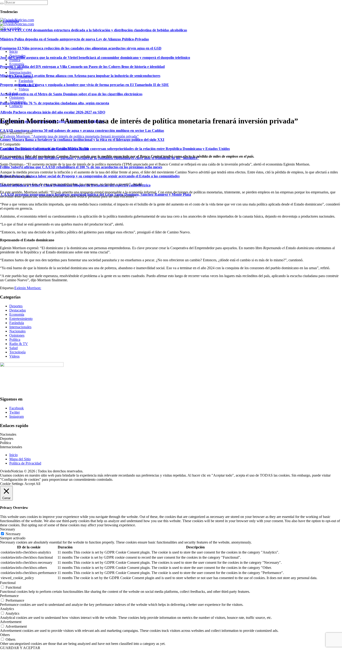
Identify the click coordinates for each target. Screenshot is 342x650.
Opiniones (16, 335)
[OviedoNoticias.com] (17, 22)
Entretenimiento (21, 319)
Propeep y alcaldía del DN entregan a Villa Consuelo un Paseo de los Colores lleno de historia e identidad (82, 67)
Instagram (16, 416)
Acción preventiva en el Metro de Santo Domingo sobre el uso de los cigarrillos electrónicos (71, 94)
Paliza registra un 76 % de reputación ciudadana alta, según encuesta (54, 103)
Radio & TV (18, 344)
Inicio (13, 455)
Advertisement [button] (10, 622)
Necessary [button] (7, 529)
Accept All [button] (32, 484)
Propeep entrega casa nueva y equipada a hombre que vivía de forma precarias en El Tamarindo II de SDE (84, 85)
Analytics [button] (7, 609)
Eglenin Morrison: (27, 288)
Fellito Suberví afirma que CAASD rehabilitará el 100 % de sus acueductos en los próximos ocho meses (81, 167)
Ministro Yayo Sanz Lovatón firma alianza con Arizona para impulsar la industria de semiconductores (80, 76)
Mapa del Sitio (20, 459)
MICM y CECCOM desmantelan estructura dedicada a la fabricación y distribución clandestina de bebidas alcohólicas (93, 30)
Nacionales (17, 331)
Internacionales (20, 327)
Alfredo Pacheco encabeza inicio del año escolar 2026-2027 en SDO (52, 112)
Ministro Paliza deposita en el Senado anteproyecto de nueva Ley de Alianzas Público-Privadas (74, 39)
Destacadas (17, 310)
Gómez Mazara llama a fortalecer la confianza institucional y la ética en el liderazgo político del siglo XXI (82, 140)
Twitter (14, 412)
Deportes (16, 306)
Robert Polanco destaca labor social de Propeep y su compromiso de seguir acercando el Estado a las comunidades (90, 176)
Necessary (13, 534)
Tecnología (17, 352)
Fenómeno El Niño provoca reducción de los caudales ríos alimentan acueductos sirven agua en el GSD (80, 48)
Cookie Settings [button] (11, 484)
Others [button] (5, 635)
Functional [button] (8, 583)
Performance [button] (9, 596)
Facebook (16, 408)
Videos (14, 356)
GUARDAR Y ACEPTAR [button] (20, 648)
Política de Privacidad (25, 463)
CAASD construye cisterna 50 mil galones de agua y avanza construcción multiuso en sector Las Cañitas (82, 131)
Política (14, 340)
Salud (13, 348)
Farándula (16, 323)
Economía (16, 314)
